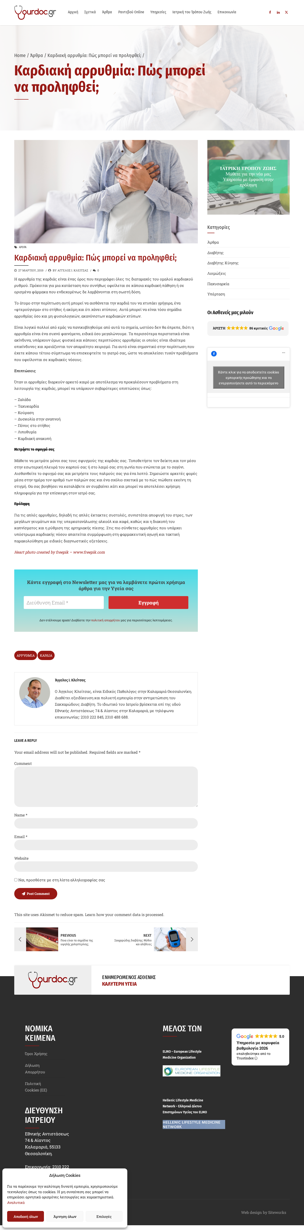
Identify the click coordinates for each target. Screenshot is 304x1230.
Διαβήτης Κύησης (223, 262)
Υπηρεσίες (158, 12)
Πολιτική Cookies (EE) (36, 1086)
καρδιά (46, 655)
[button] (248, 328)
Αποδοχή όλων (26, 1216)
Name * (20, 814)
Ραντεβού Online (131, 12)
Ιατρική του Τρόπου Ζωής (191, 12)
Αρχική (73, 12)
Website (21, 858)
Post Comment (38, 893)
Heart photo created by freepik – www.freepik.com (59, 552)
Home (20, 55)
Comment (23, 763)
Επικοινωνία (227, 12)
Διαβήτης (215, 252)
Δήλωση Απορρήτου (35, 1068)
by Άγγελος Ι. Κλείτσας (70, 270)
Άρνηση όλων (64, 1216)
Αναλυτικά (16, 1202)
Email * (20, 836)
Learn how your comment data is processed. (124, 914)
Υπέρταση (216, 293)
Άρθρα (107, 12)
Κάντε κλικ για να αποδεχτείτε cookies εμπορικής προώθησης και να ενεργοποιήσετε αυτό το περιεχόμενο (248, 377)
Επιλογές (104, 1216)
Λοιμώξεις (216, 273)
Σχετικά (90, 12)
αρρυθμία (26, 655)
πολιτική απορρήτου (105, 620)
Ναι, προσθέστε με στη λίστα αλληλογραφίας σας (61, 879)
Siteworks (277, 1212)
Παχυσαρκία (218, 283)
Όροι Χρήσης (36, 1053)
